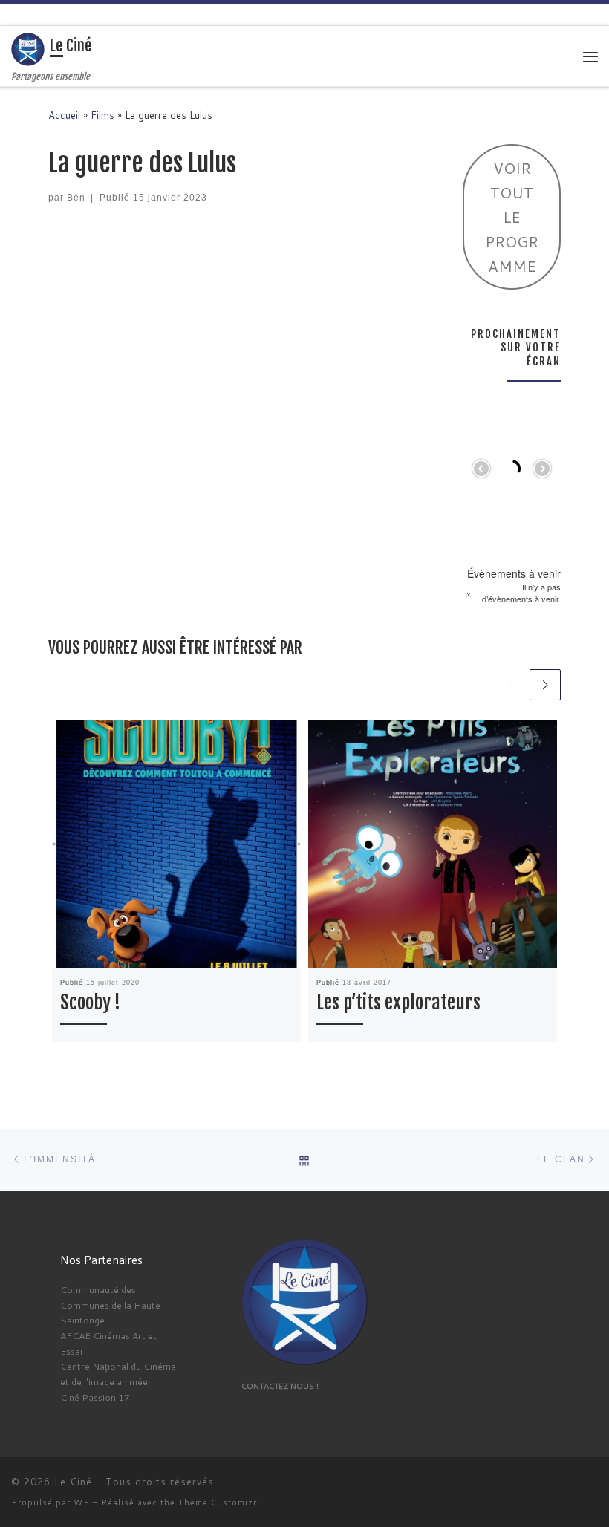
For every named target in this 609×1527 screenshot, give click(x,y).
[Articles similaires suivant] (545, 684)
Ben (76, 197)
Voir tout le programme (511, 216)
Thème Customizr (217, 1502)
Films (102, 115)
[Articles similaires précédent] (511, 684)
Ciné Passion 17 (95, 1397)
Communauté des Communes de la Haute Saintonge (110, 1304)
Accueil (64, 115)
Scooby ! (90, 1002)
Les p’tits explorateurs (398, 1002)
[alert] (512, 593)
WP (82, 1502)
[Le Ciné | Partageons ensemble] (28, 49)
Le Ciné (73, 1481)
